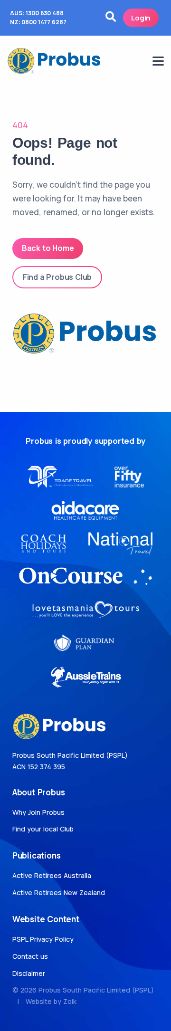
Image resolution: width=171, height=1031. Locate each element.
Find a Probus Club (57, 277)
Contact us (30, 956)
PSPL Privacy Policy (43, 939)
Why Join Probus (38, 812)
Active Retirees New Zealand (58, 892)
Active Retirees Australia (51, 875)
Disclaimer (28, 973)
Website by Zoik (51, 1001)
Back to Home (48, 248)
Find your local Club (43, 828)
